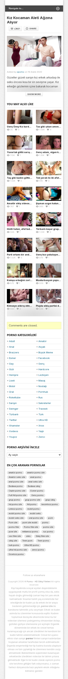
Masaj (41, 380)
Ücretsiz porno (16, 554)
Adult (12, 341)
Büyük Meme (45, 352)
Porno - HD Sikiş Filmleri (39, 581)
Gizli (11, 369)
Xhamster (14, 425)
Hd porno (31, 504)
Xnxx (41, 425)
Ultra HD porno (31, 545)
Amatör (42, 341)
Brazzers (14, 352)
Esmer (12, 358)
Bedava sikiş (34, 486)
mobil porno (33, 509)
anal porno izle (16, 481)
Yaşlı (41, 431)
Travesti (43, 408)
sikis (28, 536)
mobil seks (35, 513)
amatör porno (15, 472)
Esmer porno (36, 490)
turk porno (14, 545)
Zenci (41, 436)
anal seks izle (35, 481)
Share (32, 28)
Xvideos (13, 431)
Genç (41, 363)
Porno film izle (31, 527)
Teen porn (27, 540)
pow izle (13, 531)
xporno (20, 72)
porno (45, 522)
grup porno (14, 500)
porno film (14, 527)
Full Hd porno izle (17, 495)
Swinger (13, 408)
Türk (41, 414)
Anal (11, 346)
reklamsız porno (30, 531)
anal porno (35, 477)
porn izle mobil (29, 522)
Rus (40, 397)
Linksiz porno (15, 509)
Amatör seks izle (17, 477)
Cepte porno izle (17, 490)
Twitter (13, 419)
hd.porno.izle (15, 504)
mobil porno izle (17, 513)
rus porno (48, 531)
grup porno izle (32, 500)
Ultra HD (43, 419)
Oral (11, 391)
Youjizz (13, 436)
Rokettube (14, 397)
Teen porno (43, 540)
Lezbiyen (43, 374)
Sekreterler (44, 403)
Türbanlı (13, 414)
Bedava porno (16, 486)
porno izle (48, 527)
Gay (11, 363)
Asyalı (41, 346)
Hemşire (13, 374)
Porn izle (13, 522)
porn (50, 518)
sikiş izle (13, 540)
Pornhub (43, 391)
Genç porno (37, 495)
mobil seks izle (16, 518)
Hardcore (43, 369)
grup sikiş (50, 500)
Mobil (12, 386)
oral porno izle (36, 518)
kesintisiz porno (50, 504)
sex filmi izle (15, 536)
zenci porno (38, 549)
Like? (17, 28)
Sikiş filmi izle (42, 536)
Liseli (12, 380)
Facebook (44, 358)
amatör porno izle (36, 472)
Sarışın (13, 403)
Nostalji (42, 386)
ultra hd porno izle (18, 549)
